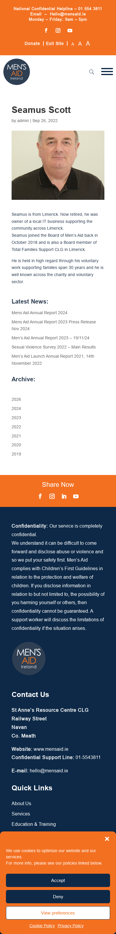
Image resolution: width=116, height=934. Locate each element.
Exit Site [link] (55, 43)
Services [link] (21, 813)
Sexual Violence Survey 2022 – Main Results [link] (54, 347)
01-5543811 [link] (88, 757)
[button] (107, 839)
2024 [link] (16, 408)
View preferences (58, 912)
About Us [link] (21, 803)
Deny (58, 896)
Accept (58, 880)
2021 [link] (16, 436)
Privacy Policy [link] (71, 925)
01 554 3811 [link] (90, 8)
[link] (17, 84)
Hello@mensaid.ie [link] (68, 14)
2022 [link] (16, 426)
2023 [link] (16, 417)
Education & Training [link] (34, 824)
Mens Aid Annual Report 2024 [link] (40, 312)
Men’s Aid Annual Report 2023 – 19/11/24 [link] (51, 337)
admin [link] (23, 120)
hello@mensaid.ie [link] (49, 770)
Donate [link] (32, 43)
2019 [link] (16, 454)
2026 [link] (16, 399)
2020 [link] (16, 444)
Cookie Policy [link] (42, 925)
